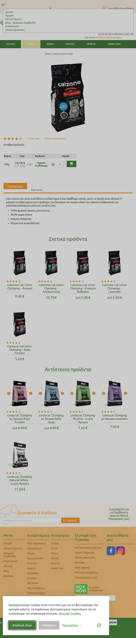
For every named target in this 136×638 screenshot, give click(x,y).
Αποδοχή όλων (22, 625)
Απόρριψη (49, 625)
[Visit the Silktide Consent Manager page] (99, 625)
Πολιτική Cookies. (70, 613)
